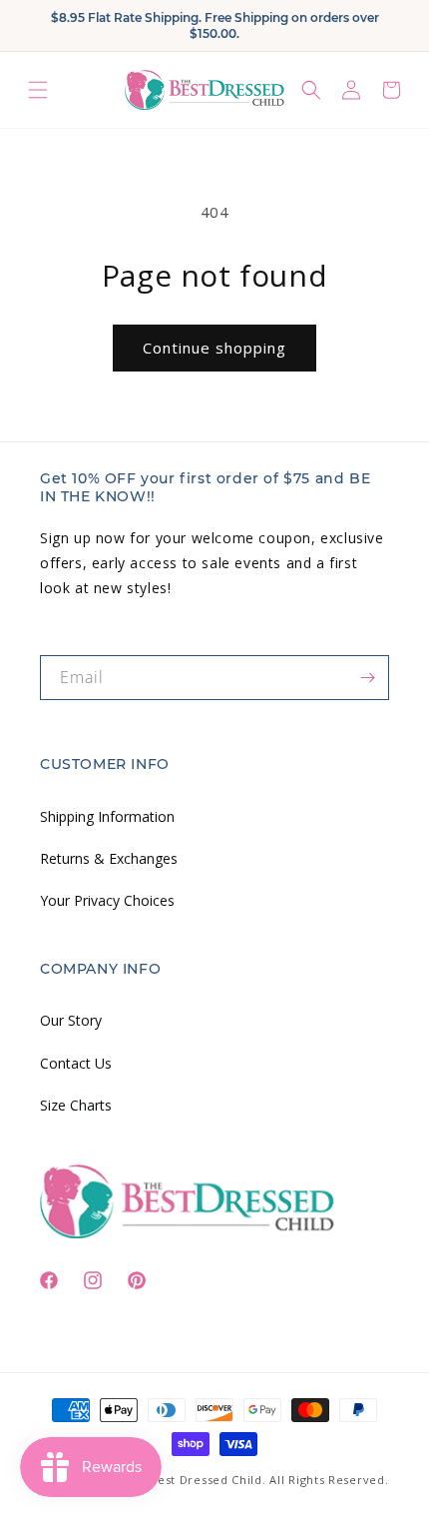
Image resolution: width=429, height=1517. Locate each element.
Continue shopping (214, 348)
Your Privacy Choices (107, 900)
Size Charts (76, 1105)
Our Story (71, 1020)
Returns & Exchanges (109, 858)
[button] (38, 89)
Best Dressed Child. (207, 1479)
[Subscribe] (367, 677)
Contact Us (76, 1063)
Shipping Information (107, 816)
